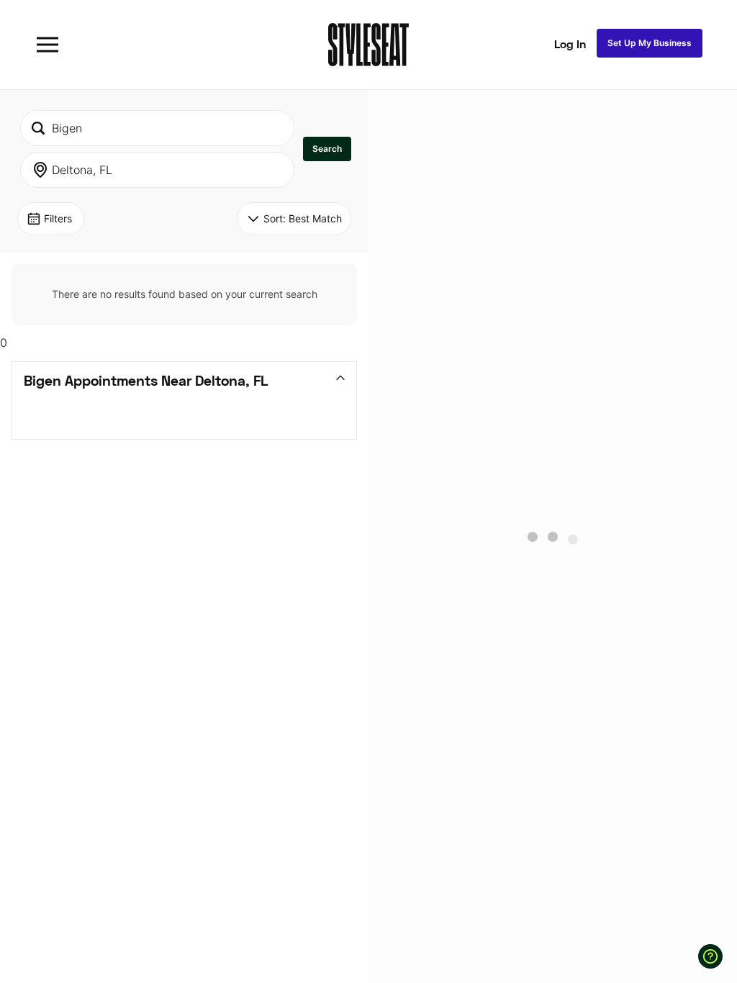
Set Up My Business (649, 42)
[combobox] (157, 128)
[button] (327, 149)
